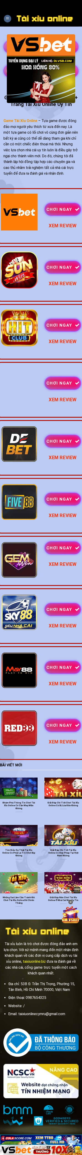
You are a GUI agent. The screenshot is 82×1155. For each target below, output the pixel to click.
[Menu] (7, 18)
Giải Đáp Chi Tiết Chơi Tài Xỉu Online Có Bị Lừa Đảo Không (63, 804)
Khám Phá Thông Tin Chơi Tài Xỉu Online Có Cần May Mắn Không (19, 805)
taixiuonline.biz (34, 961)
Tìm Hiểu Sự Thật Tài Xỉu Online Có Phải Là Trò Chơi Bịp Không (18, 853)
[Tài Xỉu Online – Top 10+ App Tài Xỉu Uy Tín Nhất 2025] (45, 18)
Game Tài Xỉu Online (20, 121)
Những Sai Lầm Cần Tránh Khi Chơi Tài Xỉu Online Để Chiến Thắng (19, 900)
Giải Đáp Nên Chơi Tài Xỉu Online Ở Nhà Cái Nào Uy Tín (63, 898)
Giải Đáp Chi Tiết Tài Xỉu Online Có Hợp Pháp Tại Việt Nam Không (63, 853)
